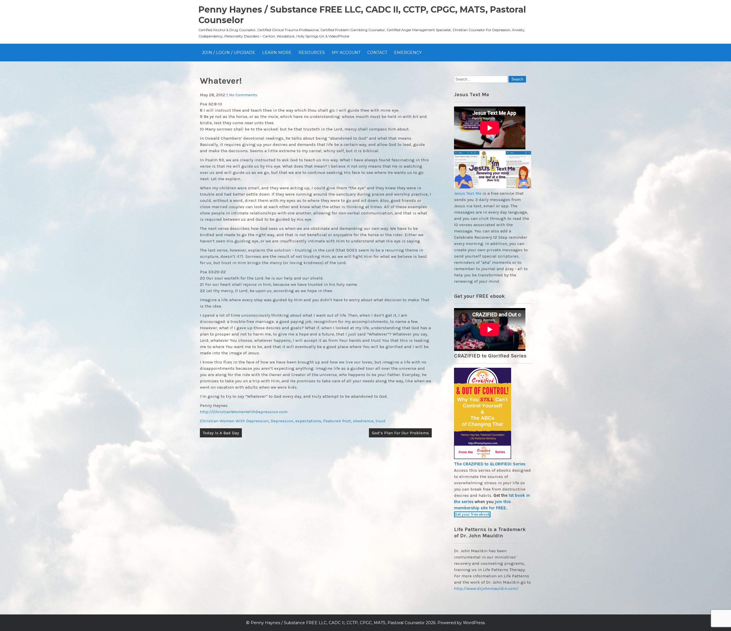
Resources (311, 52)
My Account (346, 52)
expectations (308, 420)
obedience (363, 420)
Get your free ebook (472, 514)
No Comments (243, 94)
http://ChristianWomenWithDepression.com (244, 411)
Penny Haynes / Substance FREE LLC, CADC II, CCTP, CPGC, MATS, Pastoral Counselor (338, 622)
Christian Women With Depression (234, 420)
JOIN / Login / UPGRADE (228, 52)
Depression (282, 420)
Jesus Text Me (467, 193)
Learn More (277, 52)
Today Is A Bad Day (221, 432)
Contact (377, 52)
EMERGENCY (408, 52)
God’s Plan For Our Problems (400, 432)
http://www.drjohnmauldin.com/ (486, 588)
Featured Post (337, 420)
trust (380, 420)
